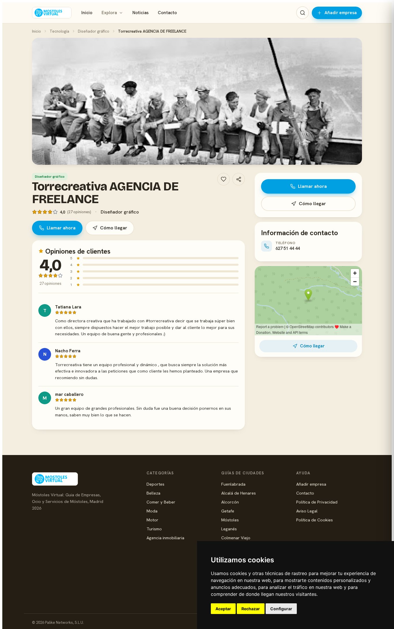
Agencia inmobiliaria (165, 537)
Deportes (155, 484)
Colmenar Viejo (235, 537)
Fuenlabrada (233, 484)
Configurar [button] (281, 608)
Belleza (153, 493)
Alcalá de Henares (238, 493)
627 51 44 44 (287, 248)
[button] (197, 101)
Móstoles (230, 520)
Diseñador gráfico (93, 31)
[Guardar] (223, 179)
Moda (152, 511)
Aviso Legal (307, 511)
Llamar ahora (61, 228)
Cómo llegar (113, 228)
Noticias (140, 13)
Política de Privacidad (316, 502)
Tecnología (59, 31)
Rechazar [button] (250, 608)
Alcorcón (230, 502)
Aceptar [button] (223, 608)
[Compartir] (238, 179)
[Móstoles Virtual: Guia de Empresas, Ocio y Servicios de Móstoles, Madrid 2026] (52, 12)
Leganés (229, 528)
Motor (152, 520)
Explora (109, 13)
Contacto (167, 13)
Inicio (86, 13)
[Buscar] (302, 12)
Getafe (227, 511)
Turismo (154, 528)
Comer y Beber (161, 502)
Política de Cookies (314, 520)
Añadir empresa (340, 13)
